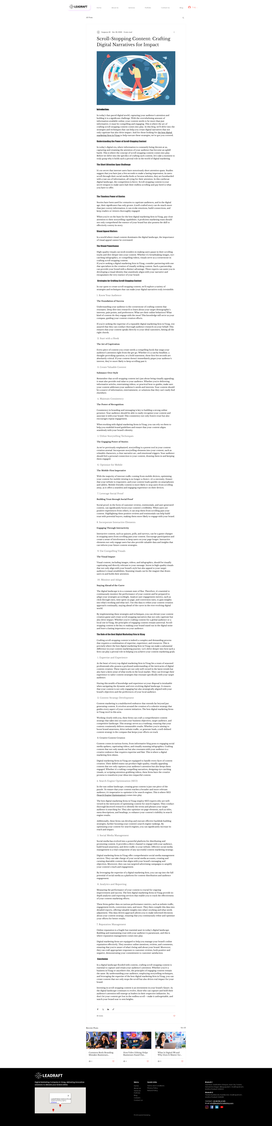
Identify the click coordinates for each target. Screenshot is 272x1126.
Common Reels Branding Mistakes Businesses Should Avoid (101, 1053)
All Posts (89, 17)
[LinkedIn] (216, 1107)
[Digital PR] (170, 1040)
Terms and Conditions (155, 1086)
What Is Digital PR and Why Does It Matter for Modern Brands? (169, 1053)
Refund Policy (152, 1090)
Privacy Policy (152, 1088)
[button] (183, 17)
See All (183, 1028)
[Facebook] (211, 1107)
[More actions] (174, 32)
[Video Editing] (136, 1040)
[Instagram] (206, 1107)
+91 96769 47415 (219, 1101)
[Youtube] (221, 1107)
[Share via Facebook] (98, 1009)
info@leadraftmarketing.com (221, 1103)
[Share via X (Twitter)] (103, 1009)
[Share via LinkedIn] (108, 1009)
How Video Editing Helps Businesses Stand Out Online (135, 1053)
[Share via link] (113, 1009)
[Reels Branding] (101, 1040)
